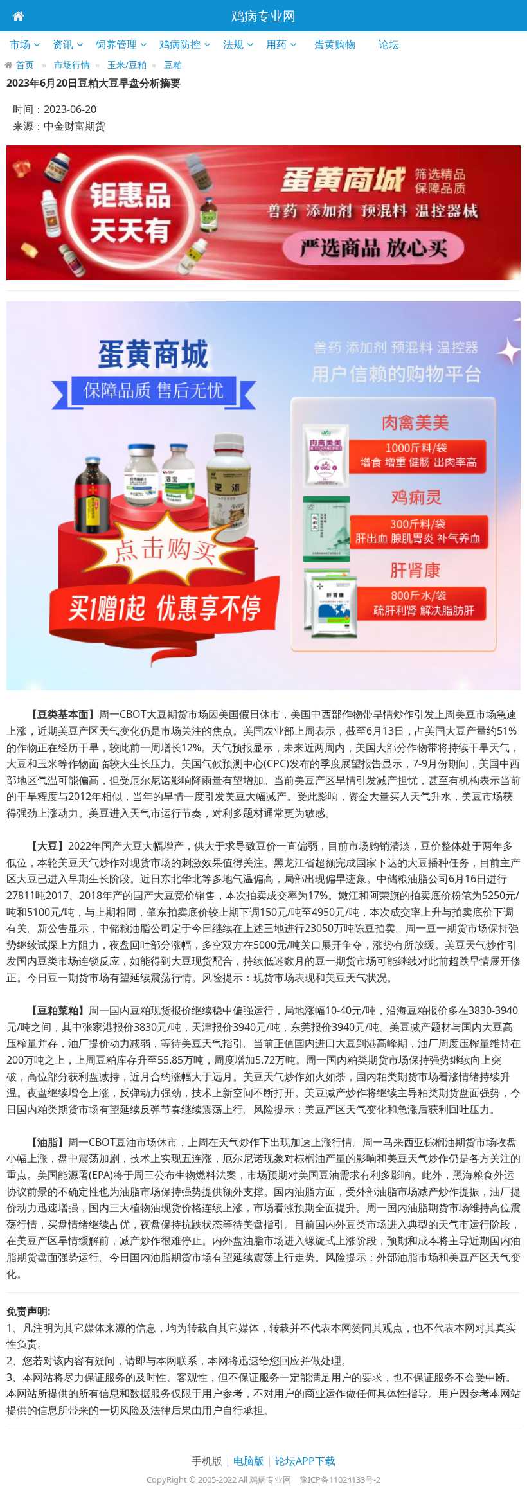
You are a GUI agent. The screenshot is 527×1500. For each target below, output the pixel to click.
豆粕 (173, 64)
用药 (276, 44)
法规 (233, 44)
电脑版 (248, 1461)
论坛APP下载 (305, 1461)
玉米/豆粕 (127, 64)
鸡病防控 (180, 44)
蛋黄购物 (339, 44)
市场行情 (72, 64)
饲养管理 (116, 44)
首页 (25, 64)
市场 (20, 44)
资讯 (63, 44)
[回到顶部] (510, 1483)
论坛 (393, 44)
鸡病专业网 (263, 15)
